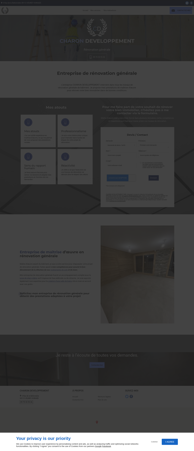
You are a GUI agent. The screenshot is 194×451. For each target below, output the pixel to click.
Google (98, 446)
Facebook (106, 446)
